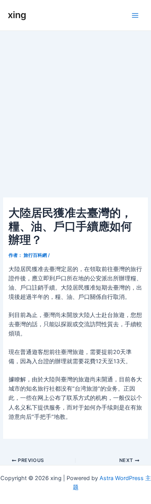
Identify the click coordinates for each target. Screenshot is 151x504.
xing (17, 14)
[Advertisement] (75, 110)
